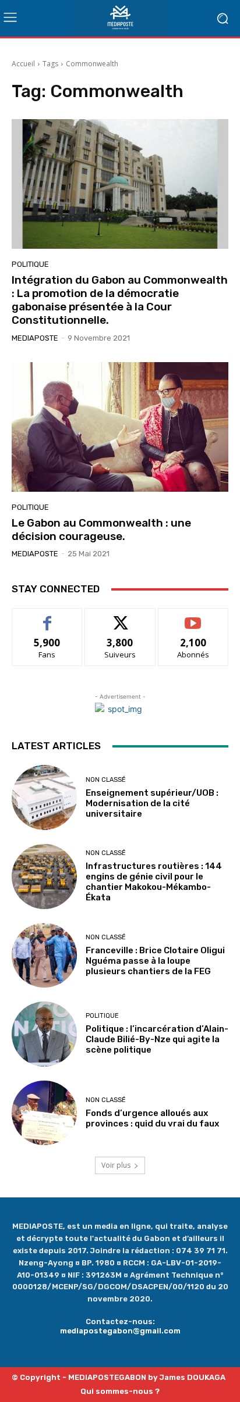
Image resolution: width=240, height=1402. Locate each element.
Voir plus (115, 1165)
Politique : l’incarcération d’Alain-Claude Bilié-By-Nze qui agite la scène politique (157, 1039)
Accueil (23, 64)
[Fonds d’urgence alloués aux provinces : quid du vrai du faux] (44, 1113)
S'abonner (193, 617)
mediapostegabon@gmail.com (120, 1330)
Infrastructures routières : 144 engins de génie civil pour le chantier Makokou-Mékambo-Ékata (154, 882)
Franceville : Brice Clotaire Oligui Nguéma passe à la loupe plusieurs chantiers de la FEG (155, 961)
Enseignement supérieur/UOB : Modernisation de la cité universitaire (152, 803)
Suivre (120, 617)
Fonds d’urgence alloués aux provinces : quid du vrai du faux (154, 1118)
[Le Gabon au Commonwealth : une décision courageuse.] (120, 427)
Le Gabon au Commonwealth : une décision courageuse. (101, 529)
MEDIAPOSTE (35, 338)
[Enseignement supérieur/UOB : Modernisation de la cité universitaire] (44, 797)
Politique (30, 264)
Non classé (106, 780)
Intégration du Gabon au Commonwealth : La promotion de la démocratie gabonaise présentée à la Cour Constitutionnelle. (120, 299)
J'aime (47, 617)
